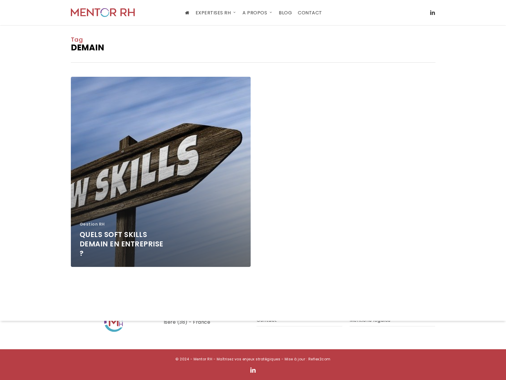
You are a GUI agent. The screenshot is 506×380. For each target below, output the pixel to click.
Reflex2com (319, 359)
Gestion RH (92, 224)
